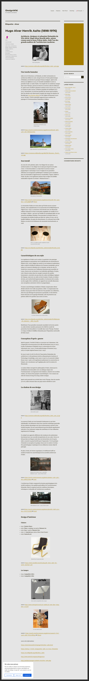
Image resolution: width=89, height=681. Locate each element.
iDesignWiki (11, 10)
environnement (9, 51)
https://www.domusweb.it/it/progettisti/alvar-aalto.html (37, 645)
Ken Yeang (67, 101)
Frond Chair (68, 125)
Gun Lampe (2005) (69, 149)
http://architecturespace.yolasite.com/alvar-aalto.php (36, 660)
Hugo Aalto (7, 56)
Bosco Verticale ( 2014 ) (70, 87)
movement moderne (10, 59)
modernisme (14, 56)
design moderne (9, 48)
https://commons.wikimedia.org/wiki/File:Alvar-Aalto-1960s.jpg (42, 66)
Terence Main (68, 128)
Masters (58, 10)
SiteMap (72, 10)
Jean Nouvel (67, 108)
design (6, 47)
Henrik (14, 54)
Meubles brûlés (68, 142)
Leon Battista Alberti (34, 95)
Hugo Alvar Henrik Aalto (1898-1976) (31, 30)
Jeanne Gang (68, 104)
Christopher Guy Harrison (71, 138)
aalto (6, 45)
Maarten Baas (68, 145)
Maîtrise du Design (9, 44)
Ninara (35, 201)
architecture (13, 45)
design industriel (13, 47)
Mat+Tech (65, 10)
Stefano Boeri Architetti (70, 91)
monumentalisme (9, 57)
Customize (9, 675)
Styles (52, 10)
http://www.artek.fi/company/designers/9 (32, 656)
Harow (66, 111)
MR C (6, 40)
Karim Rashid (68, 135)
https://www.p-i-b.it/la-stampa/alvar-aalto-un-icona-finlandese (39, 649)
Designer (7, 50)
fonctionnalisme (9, 54)
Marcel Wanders (68, 131)
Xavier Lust (67, 114)
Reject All (18, 675)
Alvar (9, 45)
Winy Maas (67, 94)
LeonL (34, 479)
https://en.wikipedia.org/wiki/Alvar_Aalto (32, 652)
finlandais (7, 53)
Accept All (27, 675)
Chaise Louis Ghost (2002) (71, 152)
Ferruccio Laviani (69, 118)
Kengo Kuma (68, 97)
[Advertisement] (74, 44)
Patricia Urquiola (69, 121)
